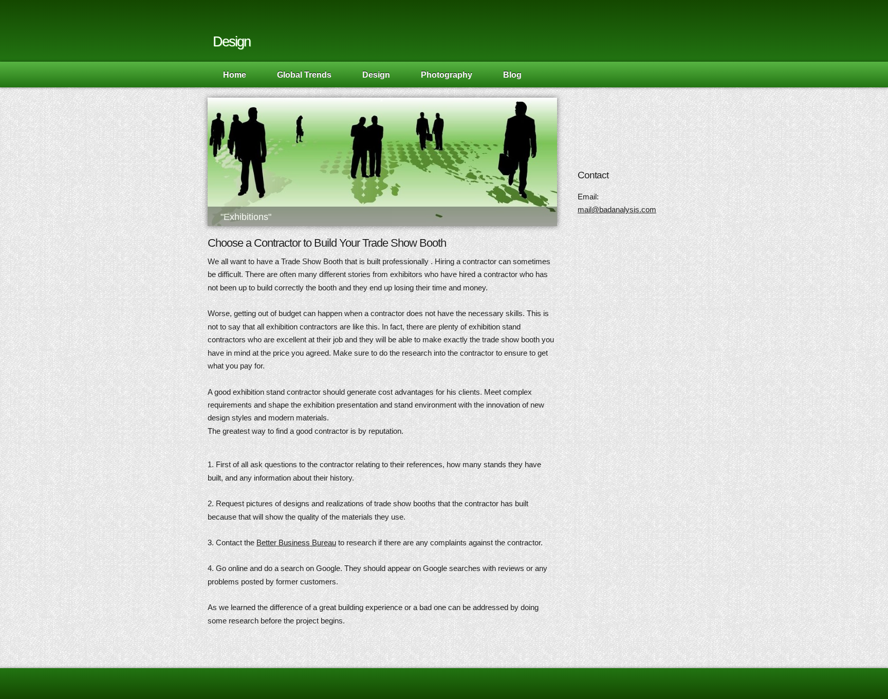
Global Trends (304, 74)
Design (376, 74)
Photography (446, 74)
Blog (512, 74)
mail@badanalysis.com (617, 209)
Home (234, 74)
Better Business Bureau (296, 542)
